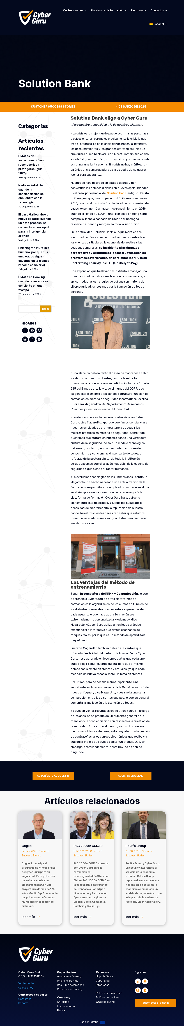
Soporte (23, 1003)
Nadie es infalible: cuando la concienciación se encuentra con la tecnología (31, 194)
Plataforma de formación (107, 10)
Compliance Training (69, 989)
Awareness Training (69, 976)
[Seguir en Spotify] (39, 339)
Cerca (46, 309)
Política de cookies (107, 997)
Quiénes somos (73, 10)
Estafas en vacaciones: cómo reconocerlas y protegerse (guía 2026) (31, 164)
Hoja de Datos (104, 976)
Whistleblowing (105, 1001)
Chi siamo (63, 1001)
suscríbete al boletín (53, 775)
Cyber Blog (103, 980)
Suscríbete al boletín (155, 1002)
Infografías (102, 985)
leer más (28, 917)
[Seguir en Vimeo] (39, 330)
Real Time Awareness (70, 985)
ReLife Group (135, 846)
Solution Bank (116, 193)
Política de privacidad (109, 993)
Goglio (27, 846)
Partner (61, 1010)
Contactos (157, 10)
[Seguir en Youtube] (32, 330)
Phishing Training (67, 980)
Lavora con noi (66, 1006)
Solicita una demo (131, 775)
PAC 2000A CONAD (88, 846)
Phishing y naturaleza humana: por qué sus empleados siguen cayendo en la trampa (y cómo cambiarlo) (33, 256)
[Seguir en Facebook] (32, 339)
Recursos (137, 10)
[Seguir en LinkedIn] (25, 330)
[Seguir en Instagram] (25, 339)
